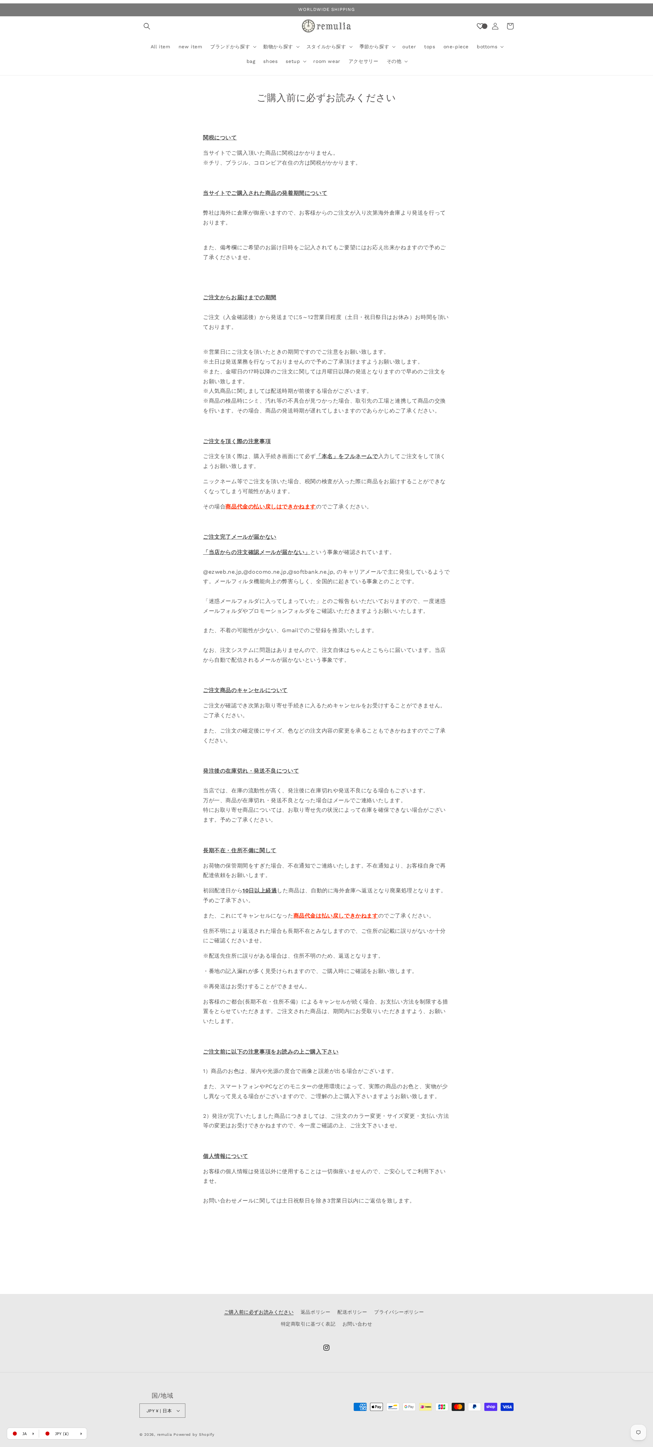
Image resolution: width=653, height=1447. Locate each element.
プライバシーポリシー (399, 1312)
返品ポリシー (316, 1312)
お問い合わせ (357, 1324)
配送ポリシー (352, 1312)
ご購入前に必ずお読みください (259, 1312)
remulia (164, 1434)
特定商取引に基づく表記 (308, 1324)
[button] (146, 26)
